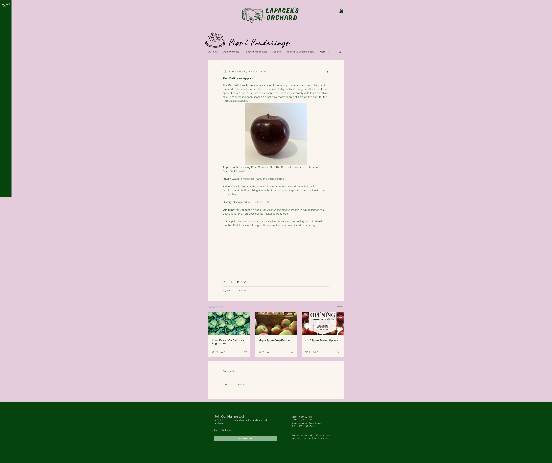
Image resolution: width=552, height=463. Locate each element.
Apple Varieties (231, 51)
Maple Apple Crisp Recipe (274, 340)
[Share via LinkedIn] (238, 281)
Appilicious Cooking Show (300, 51)
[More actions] (327, 71)
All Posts (213, 51)
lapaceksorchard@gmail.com (306, 423)
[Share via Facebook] (224, 281)
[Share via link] (245, 281)
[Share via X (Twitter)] (231, 281)
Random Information (256, 51)
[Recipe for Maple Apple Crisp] (276, 323)
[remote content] (276, 248)
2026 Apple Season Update (321, 340)
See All (340, 306)
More (322, 51)
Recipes (276, 51)
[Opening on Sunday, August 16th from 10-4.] (323, 323)
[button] (5, 5)
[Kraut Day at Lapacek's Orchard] (229, 323)
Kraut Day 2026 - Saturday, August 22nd (228, 342)
